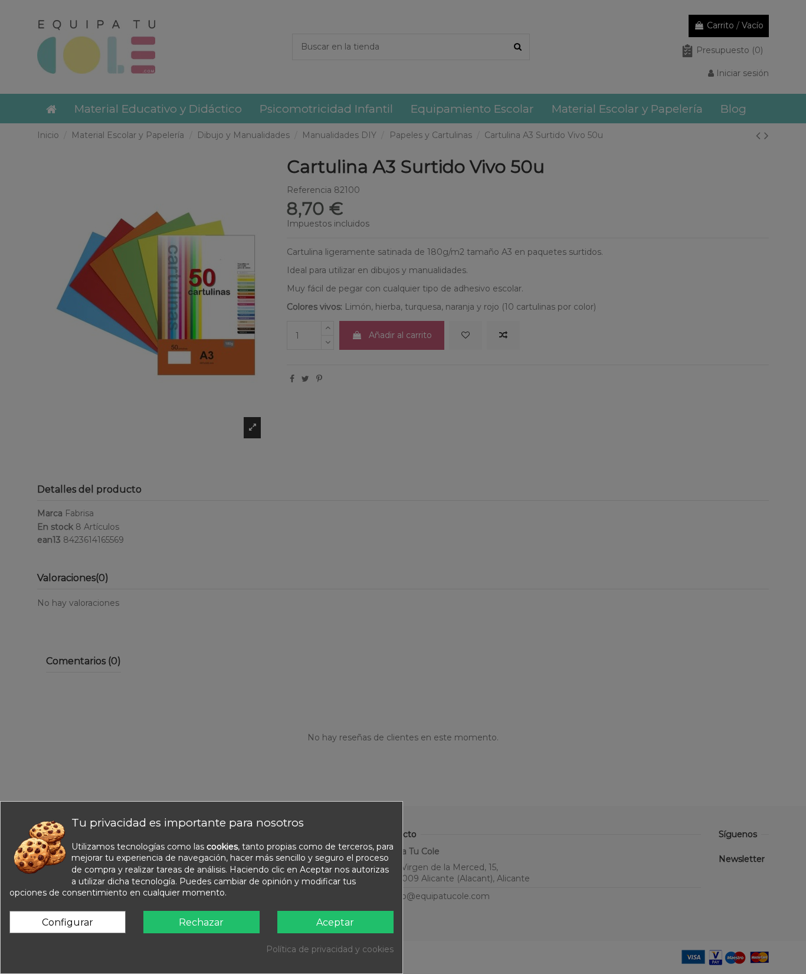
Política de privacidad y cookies (330, 949)
